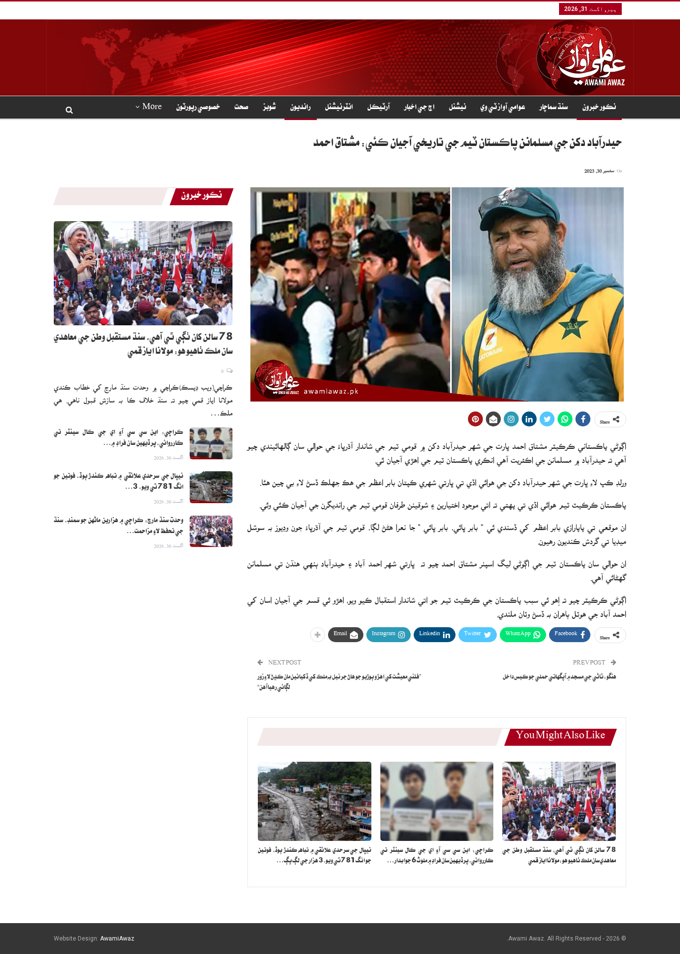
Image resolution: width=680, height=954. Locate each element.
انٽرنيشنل (339, 108)
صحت (241, 108)
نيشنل (457, 108)
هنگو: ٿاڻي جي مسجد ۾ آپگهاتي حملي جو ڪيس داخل (559, 677)
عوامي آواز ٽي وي (502, 108)
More (152, 108)
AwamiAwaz (117, 938)
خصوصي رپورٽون (198, 108)
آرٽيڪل (378, 108)
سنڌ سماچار (554, 108)
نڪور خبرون (599, 108)
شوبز (269, 108)
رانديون (300, 108)
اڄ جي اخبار (419, 108)
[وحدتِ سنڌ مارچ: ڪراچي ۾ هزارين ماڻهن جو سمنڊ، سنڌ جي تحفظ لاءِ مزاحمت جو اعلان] (211, 531)
